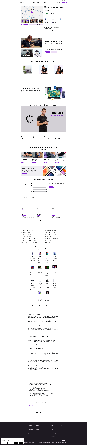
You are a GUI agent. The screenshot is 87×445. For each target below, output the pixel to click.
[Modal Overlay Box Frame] (43, 222)
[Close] (23, 439)
